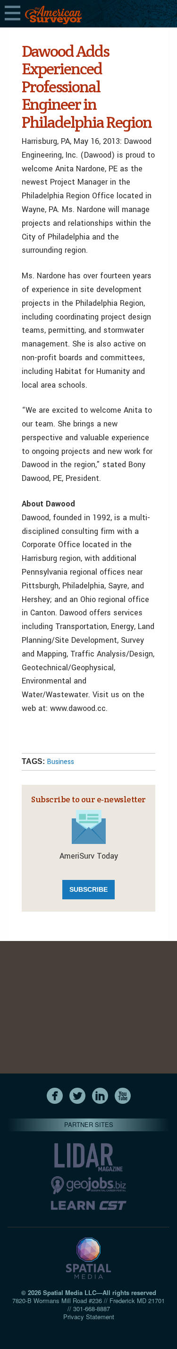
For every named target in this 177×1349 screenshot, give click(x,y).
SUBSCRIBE (88, 889)
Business (60, 762)
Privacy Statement (88, 1316)
